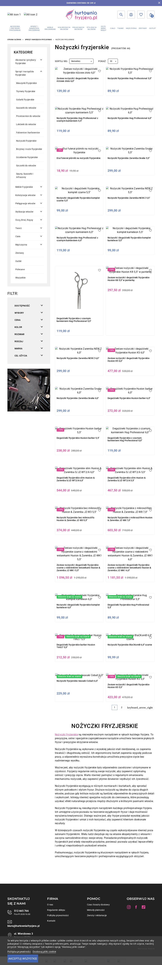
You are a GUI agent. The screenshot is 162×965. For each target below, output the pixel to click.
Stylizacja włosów (24, 211)
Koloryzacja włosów (25, 195)
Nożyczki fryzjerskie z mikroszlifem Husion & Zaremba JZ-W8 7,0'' (130, 519)
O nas (50, 904)
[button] (151, 14)
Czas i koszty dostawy (98, 904)
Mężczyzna (21, 244)
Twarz (18, 228)
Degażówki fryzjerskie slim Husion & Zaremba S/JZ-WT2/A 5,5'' (127, 479)
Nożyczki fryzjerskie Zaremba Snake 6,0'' (78, 398)
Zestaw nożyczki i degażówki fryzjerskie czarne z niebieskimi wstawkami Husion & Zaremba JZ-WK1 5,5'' (78, 568)
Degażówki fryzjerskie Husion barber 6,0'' (129, 398)
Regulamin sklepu (56, 910)
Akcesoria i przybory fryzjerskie (25, 62)
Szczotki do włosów (26, 165)
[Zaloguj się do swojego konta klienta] (131, 14)
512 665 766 (21, 910)
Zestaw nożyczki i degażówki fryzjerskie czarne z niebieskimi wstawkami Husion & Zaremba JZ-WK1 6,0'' (129, 568)
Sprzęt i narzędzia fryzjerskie (38, 39)
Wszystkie (20, 277)
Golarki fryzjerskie (25, 99)
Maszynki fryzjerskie (26, 83)
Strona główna (14, 39)
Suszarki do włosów (26, 108)
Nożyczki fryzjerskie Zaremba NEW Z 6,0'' (78, 358)
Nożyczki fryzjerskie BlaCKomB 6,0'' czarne (130, 644)
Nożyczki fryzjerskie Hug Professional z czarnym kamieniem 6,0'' (77, 239)
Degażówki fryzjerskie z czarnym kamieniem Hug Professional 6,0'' (125, 439)
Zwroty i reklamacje (97, 915)
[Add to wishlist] (99, 71)
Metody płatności (96, 910)
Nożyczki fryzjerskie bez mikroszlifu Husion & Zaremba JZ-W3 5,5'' (75, 519)
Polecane (20, 269)
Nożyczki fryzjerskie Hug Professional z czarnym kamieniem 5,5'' (77, 119)
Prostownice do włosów (28, 116)
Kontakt (51, 920)
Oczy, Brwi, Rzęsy (24, 220)
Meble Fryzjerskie (24, 187)
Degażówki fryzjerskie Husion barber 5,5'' (78, 438)
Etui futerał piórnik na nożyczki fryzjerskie (78, 158)
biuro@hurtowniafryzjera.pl (23, 925)
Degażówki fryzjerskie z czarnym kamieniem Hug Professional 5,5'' (74, 319)
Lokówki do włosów (26, 124)
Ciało (17, 236)
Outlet (18, 261)
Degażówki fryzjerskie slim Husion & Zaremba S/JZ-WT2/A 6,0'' (76, 479)
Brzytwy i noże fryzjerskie (29, 149)
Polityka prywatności (58, 915)
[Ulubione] (141, 14)
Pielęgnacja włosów (25, 203)
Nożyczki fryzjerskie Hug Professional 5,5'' (130, 78)
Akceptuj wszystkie (22, 958)
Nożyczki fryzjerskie (26, 141)
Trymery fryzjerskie (25, 91)
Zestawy (19, 253)
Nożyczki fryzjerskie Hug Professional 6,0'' (130, 118)
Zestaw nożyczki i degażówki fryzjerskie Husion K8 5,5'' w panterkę (129, 278)
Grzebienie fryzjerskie (27, 157)
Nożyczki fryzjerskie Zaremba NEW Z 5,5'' (129, 198)
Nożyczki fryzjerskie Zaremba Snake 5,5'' (129, 158)
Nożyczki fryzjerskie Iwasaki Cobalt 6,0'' (77, 681)
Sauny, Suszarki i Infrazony (24, 175)
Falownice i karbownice (28, 132)
